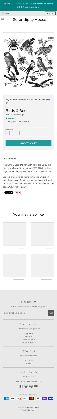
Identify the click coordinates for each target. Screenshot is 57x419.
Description (9, 158)
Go (51, 313)
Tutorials (28, 363)
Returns (28, 336)
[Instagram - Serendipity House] (26, 386)
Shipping (9, 122)
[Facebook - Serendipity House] (21, 386)
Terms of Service (28, 342)
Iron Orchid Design (15, 114)
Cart (51, 13)
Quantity (9, 129)
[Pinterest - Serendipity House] (31, 386)
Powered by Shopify (28, 410)
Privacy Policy (28, 339)
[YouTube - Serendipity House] (36, 386)
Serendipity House (32, 407)
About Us (28, 360)
